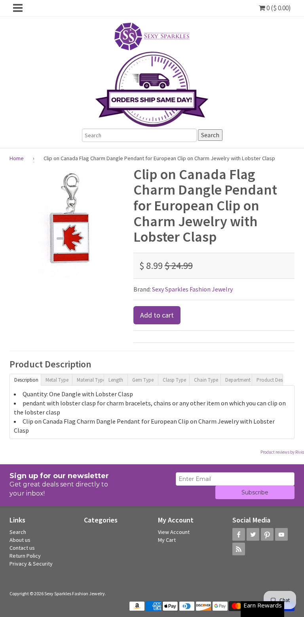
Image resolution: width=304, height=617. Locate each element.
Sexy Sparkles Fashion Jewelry (192, 289)
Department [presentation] (238, 380)
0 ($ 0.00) (278, 8)
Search (18, 532)
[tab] (25, 379)
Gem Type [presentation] (143, 380)
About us (20, 539)
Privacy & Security (31, 563)
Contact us (22, 547)
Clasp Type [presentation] (174, 380)
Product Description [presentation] (269, 380)
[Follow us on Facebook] (238, 534)
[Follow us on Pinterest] (267, 534)
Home (17, 158)
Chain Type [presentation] (206, 380)
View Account (174, 532)
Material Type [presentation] (90, 380)
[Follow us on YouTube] (281, 534)
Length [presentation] (115, 380)
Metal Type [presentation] (57, 380)
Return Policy (25, 555)
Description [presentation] (26, 380)
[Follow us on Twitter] (253, 534)
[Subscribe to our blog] (238, 549)
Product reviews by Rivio (282, 452)
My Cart (167, 539)
